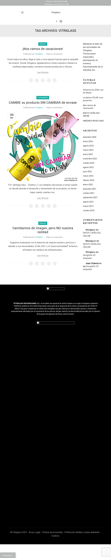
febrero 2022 (88, 180)
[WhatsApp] (49, 80)
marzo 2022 (88, 176)
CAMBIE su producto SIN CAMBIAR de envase (43, 102)
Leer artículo (42, 72)
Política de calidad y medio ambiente (81, 532)
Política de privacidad (52, 532)
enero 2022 (88, 184)
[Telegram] (55, 80)
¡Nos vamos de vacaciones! (43, 49)
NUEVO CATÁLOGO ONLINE (91, 114)
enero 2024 (88, 141)
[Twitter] (37, 80)
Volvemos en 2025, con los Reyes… (93, 91)
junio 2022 (87, 171)
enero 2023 (88, 154)
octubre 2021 (88, 193)
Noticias (43, 44)
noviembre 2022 (90, 159)
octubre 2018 (88, 210)
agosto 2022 (88, 167)
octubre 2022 (88, 163)
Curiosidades (43, 98)
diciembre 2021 (89, 189)
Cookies (55, 536)
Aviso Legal (34, 532)
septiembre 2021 (90, 197)
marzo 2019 (88, 206)
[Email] (43, 80)
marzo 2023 (88, 150)
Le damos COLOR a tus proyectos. (93, 99)
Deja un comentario (54, 54)
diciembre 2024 (89, 137)
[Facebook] (31, 80)
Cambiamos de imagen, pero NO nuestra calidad (42, 230)
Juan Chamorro (93, 263)
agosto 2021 (88, 202)
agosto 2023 (88, 146)
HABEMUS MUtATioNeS (93, 121)
